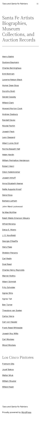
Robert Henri (8, 166)
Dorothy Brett (8, 91)
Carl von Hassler (9, 322)
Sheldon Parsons (10, 253)
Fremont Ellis (8, 364)
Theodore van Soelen (12, 310)
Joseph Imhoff (9, 178)
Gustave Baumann (10, 62)
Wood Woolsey (9, 345)
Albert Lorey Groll (10, 143)
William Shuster (9, 381)
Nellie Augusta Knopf (12, 189)
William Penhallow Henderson (15, 160)
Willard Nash (8, 387)
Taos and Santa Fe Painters (15, 4)
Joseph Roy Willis (10, 333)
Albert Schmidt (9, 281)
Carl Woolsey (8, 339)
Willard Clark (8, 103)
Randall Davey (8, 120)
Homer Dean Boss (10, 85)
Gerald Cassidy (9, 97)
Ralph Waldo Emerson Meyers (16, 218)
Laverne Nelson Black (12, 79)
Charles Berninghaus (11, 68)
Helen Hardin (8, 154)
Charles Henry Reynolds (13, 270)
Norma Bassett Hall (11, 149)
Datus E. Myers (9, 230)
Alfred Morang (9, 224)
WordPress (26, 412)
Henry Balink (8, 56)
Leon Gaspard (8, 137)
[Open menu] (37, 3)
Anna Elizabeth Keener (12, 183)
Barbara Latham (9, 201)
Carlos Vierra (8, 316)
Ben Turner (7, 305)
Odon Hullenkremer (11, 172)
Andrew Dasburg (10, 114)
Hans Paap (7, 247)
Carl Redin (7, 258)
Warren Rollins (8, 276)
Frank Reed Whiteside (12, 328)
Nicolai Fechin (8, 126)
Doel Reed (7, 264)
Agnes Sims (7, 293)
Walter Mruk (7, 375)
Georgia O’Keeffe (10, 241)
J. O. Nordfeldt (9, 235)
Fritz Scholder (8, 287)
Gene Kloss (7, 195)
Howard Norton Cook (12, 108)
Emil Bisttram (8, 74)
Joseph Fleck (8, 131)
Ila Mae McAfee (9, 212)
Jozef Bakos (8, 369)
